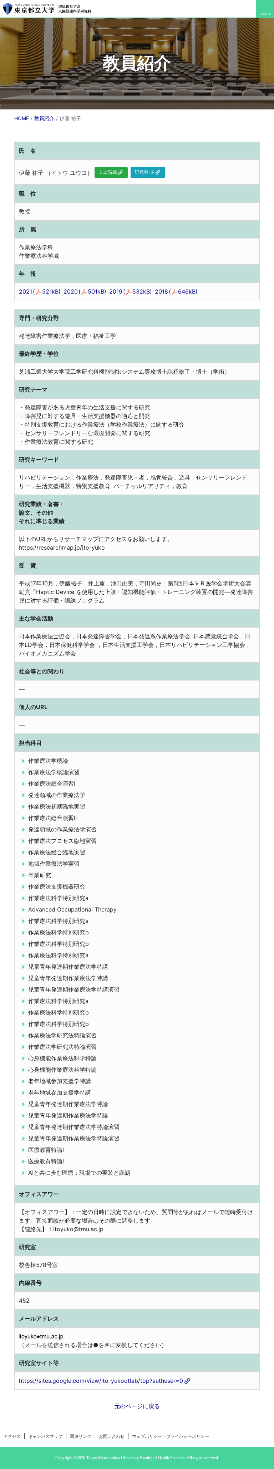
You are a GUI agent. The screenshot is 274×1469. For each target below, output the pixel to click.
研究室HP (144, 172)
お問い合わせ (112, 1436)
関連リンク (80, 1436)
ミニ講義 (107, 172)
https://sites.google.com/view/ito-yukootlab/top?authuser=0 (101, 1380)
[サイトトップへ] (128, 9)
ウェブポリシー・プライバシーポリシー (170, 1436)
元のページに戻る (137, 1406)
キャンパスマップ (45, 1436)
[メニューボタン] (265, 9)
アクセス (12, 1436)
